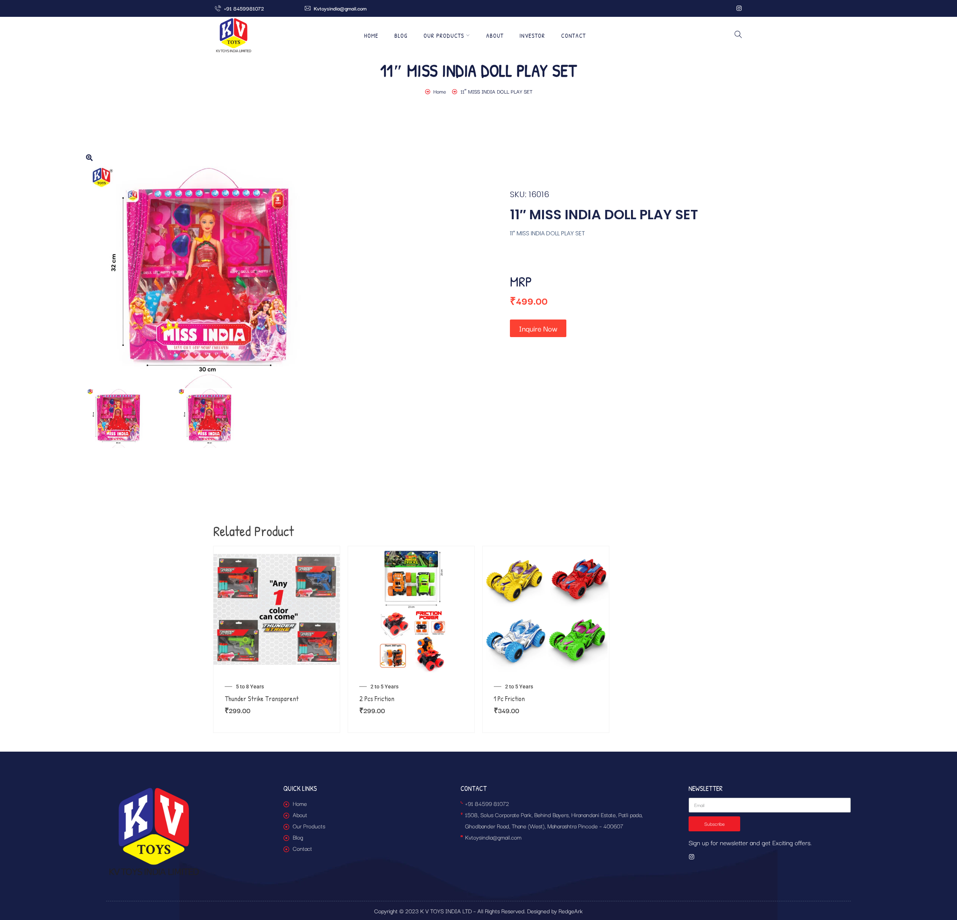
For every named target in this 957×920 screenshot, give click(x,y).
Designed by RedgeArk (555, 910)
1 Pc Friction (509, 698)
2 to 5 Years (384, 686)
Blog (400, 35)
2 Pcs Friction (376, 698)
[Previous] (94, 275)
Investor (532, 35)
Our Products (444, 35)
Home (371, 35)
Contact (573, 35)
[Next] (430, 275)
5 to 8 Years (250, 686)
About (495, 35)
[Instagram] (739, 8)
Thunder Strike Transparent (262, 698)
